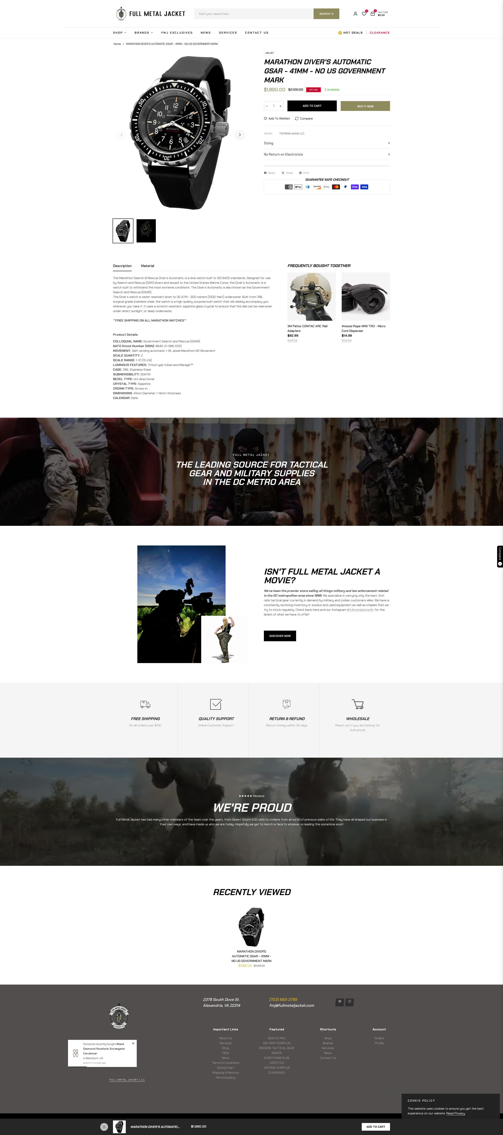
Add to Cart (375, 1127)
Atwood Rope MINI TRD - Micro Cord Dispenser (364, 328)
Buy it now (365, 106)
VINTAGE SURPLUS (277, 1068)
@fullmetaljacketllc (360, 610)
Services (225, 1043)
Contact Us (328, 1058)
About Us (225, 1038)
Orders (379, 1038)
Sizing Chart (225, 1068)
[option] (181, 132)
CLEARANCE (276, 1073)
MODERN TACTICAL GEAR (276, 1048)
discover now (280, 636)
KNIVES (277, 1053)
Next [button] (240, 134)
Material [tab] (147, 266)
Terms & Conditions (225, 1063)
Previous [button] (121, 134)
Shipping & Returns (225, 1073)
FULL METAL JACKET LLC (127, 1079)
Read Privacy (455, 1113)
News (225, 1058)
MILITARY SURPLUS (276, 1043)
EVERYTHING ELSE (277, 1058)
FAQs (225, 1053)
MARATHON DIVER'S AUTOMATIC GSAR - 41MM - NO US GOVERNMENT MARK (251, 956)
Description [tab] (122, 266)
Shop (225, 1048)
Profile (379, 1043)
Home (117, 44)
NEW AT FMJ (276, 1038)
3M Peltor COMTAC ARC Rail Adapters (307, 328)
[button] (266, 13)
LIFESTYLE (276, 1063)
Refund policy (225, 1077)
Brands (328, 1043)
